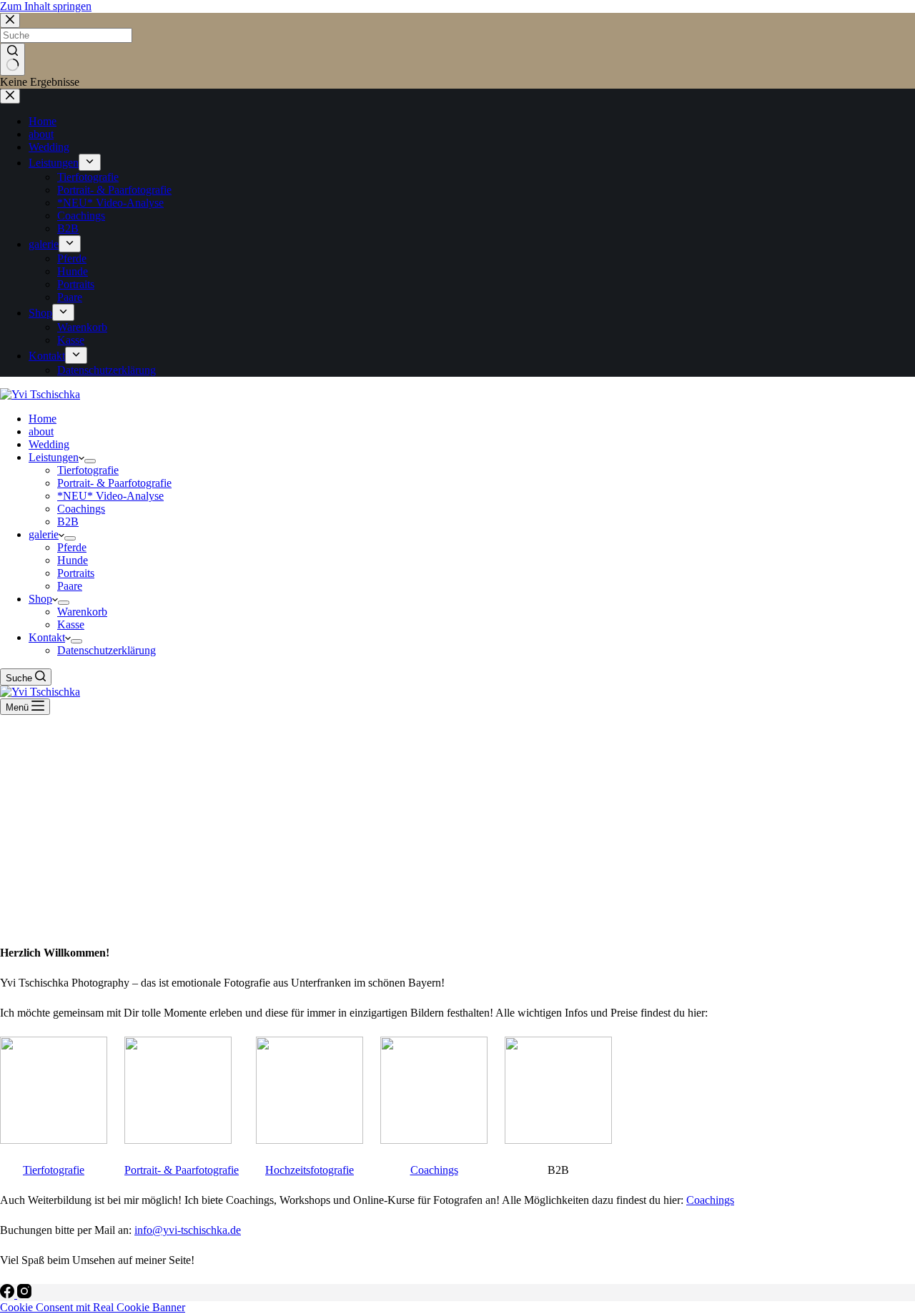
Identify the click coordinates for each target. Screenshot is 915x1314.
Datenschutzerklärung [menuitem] (106, 370)
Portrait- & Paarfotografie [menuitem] (114, 190)
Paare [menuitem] (69, 297)
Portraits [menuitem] (75, 284)
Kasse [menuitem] (70, 340)
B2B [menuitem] (68, 228)
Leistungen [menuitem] (54, 163)
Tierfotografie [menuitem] (88, 177)
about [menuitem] (41, 134)
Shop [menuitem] (40, 313)
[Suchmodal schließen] (10, 20)
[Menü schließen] (10, 96)
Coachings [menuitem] (81, 215)
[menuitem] (90, 162)
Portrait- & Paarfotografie (181, 1170)
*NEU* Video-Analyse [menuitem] (110, 203)
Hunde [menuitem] (72, 271)
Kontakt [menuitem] (47, 356)
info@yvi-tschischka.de (187, 1230)
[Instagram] (24, 1294)
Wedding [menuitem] (49, 147)
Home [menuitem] (42, 121)
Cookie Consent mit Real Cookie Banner (92, 1307)
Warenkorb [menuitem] (82, 327)
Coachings (434, 1170)
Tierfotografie (53, 1170)
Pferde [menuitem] (71, 258)
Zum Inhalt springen (46, 6)
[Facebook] (8, 1294)
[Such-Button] (12, 59)
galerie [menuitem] (44, 244)
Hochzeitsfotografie (309, 1170)
